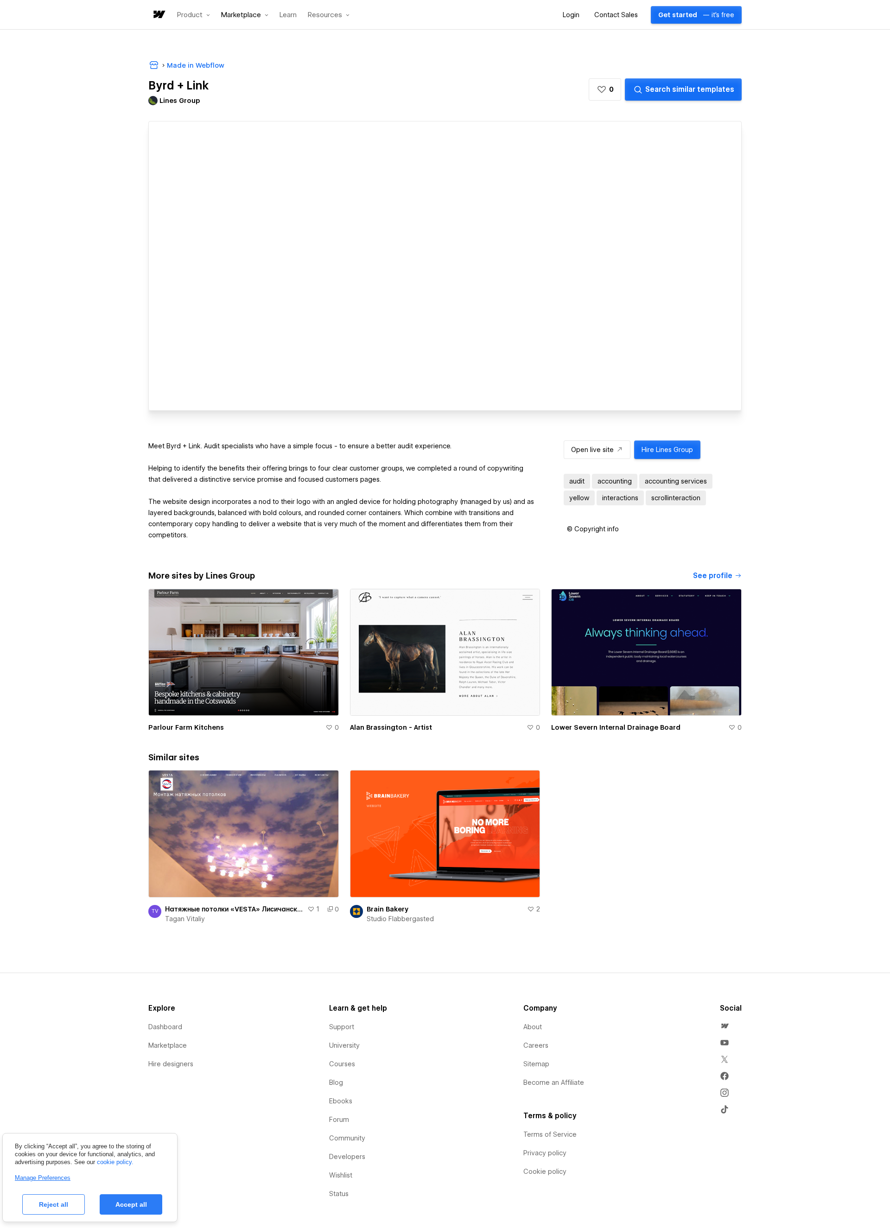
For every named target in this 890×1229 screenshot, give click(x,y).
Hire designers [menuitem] (170, 1064)
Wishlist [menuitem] (340, 1175)
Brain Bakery (387, 909)
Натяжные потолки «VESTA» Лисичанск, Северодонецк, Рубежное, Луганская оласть (234, 909)
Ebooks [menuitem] (340, 1101)
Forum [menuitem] (339, 1119)
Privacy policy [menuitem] (544, 1153)
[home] (158, 15)
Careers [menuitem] (535, 1045)
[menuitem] (724, 1026)
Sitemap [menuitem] (536, 1064)
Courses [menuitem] (342, 1064)
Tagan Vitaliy (185, 919)
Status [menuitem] (339, 1193)
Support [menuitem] (341, 1027)
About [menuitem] (532, 1027)
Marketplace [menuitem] (167, 1045)
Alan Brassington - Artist (391, 727)
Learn (288, 15)
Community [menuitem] (347, 1138)
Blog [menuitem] (336, 1082)
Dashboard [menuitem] (165, 1027)
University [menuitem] (344, 1045)
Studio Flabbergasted (400, 919)
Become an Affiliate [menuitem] (553, 1082)
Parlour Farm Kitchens (186, 727)
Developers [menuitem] (347, 1156)
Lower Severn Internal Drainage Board (615, 727)
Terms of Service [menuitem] (550, 1134)
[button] (194, 15)
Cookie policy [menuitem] (544, 1171)
